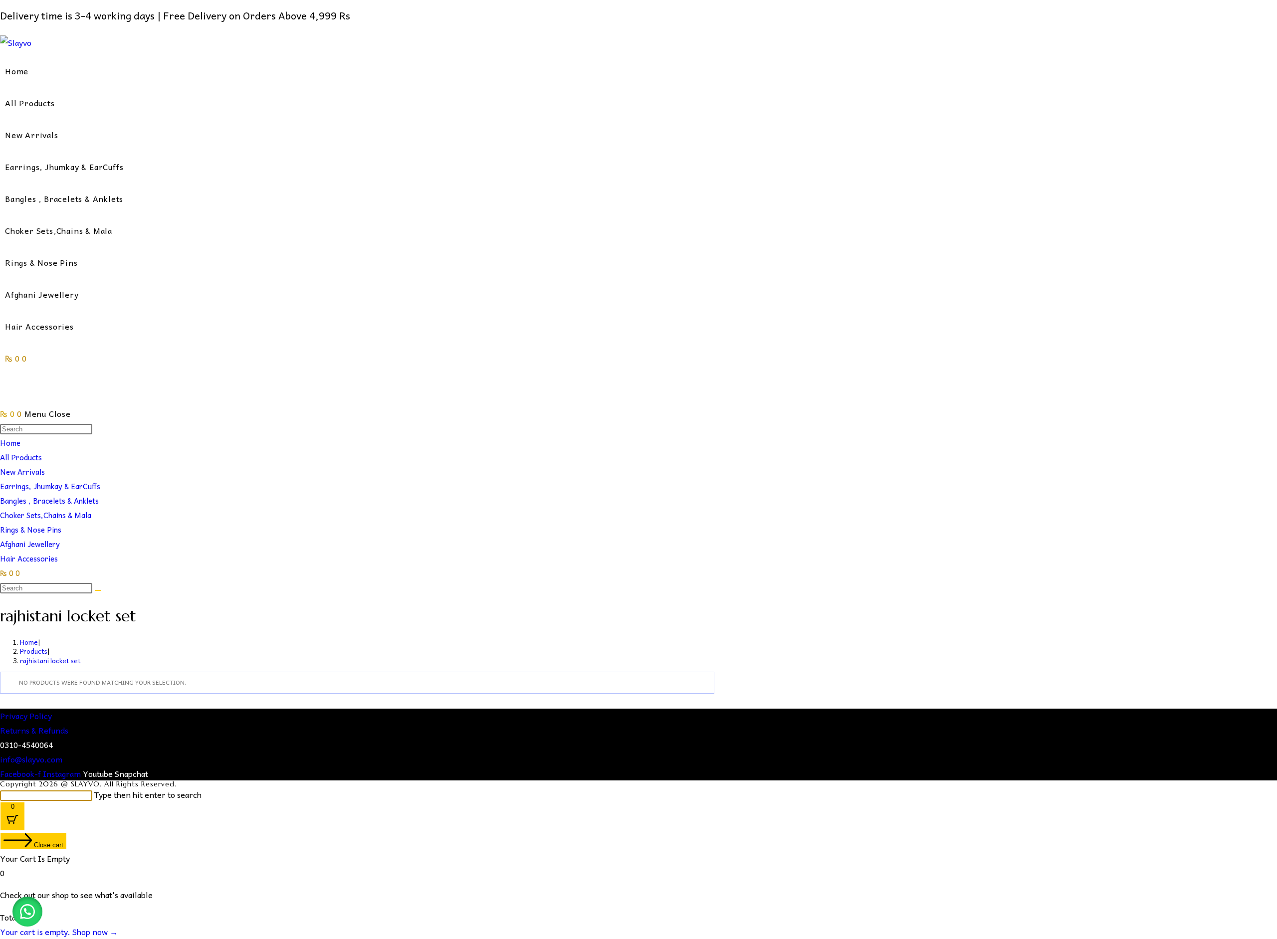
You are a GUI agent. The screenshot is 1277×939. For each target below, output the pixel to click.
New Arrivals (22, 472)
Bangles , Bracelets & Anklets (49, 501)
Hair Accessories (29, 558)
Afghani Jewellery (30, 544)
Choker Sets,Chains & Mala (45, 515)
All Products (21, 457)
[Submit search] (97, 590)
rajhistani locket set (50, 660)
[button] (27, 912)
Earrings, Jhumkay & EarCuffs (50, 486)
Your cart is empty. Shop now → (59, 931)
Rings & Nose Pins (30, 530)
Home (10, 443)
